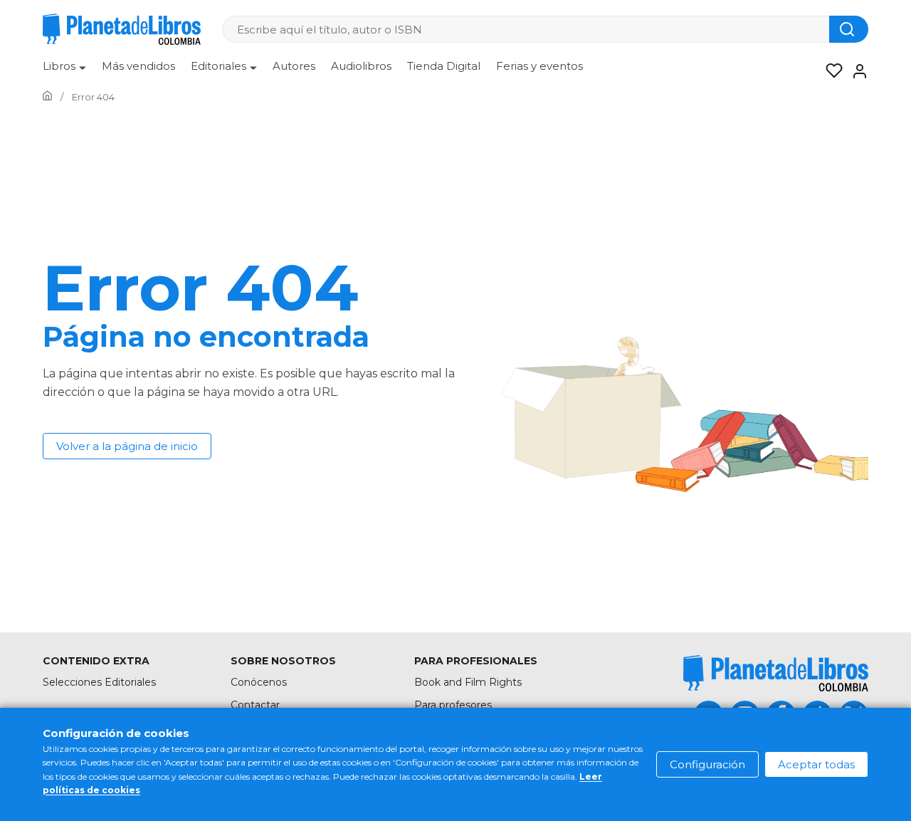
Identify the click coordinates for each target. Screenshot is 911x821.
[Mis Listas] (830, 71)
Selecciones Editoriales (99, 682)
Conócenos (259, 682)
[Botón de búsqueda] (848, 29)
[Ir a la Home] (47, 97)
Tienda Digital (443, 66)
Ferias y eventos (539, 66)
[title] (775, 673)
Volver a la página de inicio (127, 446)
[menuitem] (64, 71)
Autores (294, 66)
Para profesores (453, 705)
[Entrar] (855, 71)
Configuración (707, 764)
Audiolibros (361, 66)
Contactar (255, 705)
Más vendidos (138, 66)
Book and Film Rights (468, 682)
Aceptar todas (816, 764)
